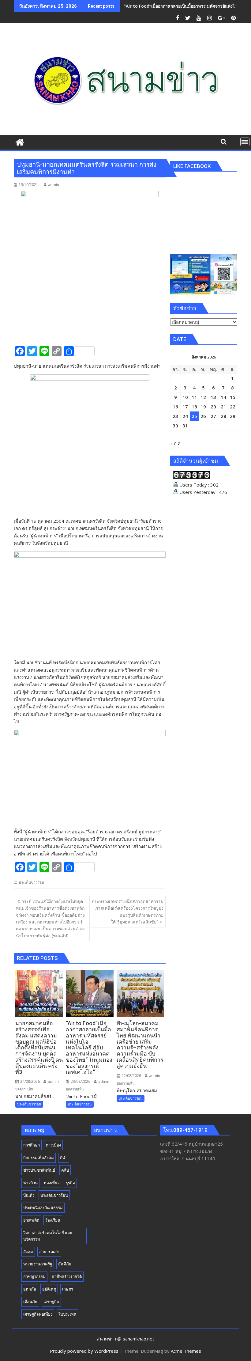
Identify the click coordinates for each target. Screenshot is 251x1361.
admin (53, 184)
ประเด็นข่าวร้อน (31, 882)
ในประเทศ (67, 1314)
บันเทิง (28, 1195)
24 (185, 416)
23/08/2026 (80, 1081)
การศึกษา (31, 1145)
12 (203, 397)
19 (203, 407)
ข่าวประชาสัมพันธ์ (39, 1170)
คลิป (65, 1170)
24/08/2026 (29, 1081)
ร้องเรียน (52, 1220)
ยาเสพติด (31, 1220)
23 (175, 416)
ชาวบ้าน (30, 1182)
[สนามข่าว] (20, 141)
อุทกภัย (29, 1289)
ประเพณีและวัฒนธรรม (43, 1207)
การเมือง (53, 1145)
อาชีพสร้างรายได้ (67, 1276)
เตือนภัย (30, 1301)
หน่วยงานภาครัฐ (37, 1264)
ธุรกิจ (70, 1182)
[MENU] (244, 142)
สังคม (28, 1251)
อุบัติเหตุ (49, 1289)
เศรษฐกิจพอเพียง (37, 1314)
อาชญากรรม (34, 1276)
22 (232, 407)
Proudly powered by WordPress (84, 1351)
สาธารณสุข (49, 1251)
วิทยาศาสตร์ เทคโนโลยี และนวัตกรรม (47, 1236)
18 (194, 407)
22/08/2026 (131, 1075)
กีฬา (63, 1157)
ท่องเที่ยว (51, 1182)
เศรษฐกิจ (51, 1301)
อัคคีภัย (64, 1264)
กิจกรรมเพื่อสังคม (38, 1157)
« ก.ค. (176, 443)
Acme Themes (186, 1351)
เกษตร (67, 1289)
